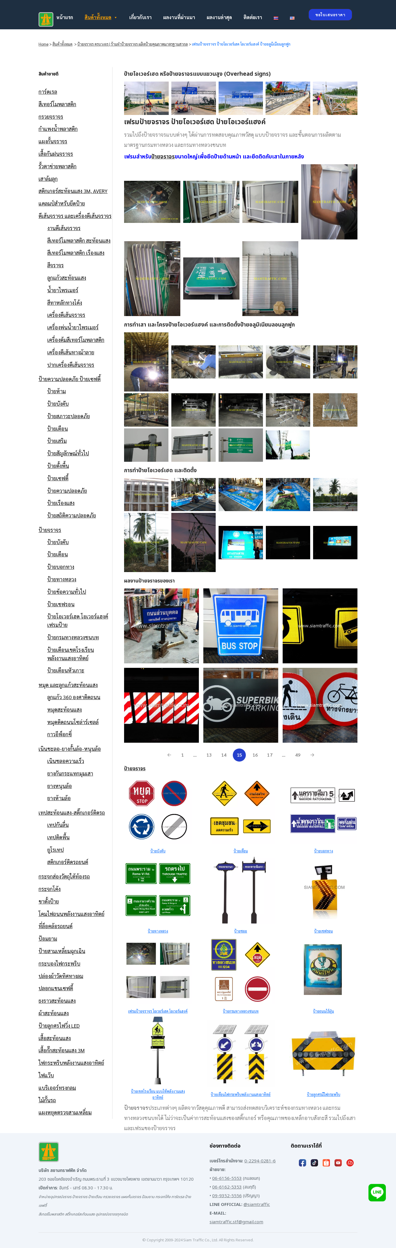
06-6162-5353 (227, 1187)
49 (298, 755)
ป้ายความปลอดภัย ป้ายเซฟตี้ (70, 379)
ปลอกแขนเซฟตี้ (56, 988)
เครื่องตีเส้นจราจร (66, 314)
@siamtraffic (257, 1204)
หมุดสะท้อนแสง (64, 709)
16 (255, 755)
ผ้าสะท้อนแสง (54, 1013)
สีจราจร (55, 265)
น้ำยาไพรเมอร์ (62, 290)
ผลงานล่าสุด (219, 17)
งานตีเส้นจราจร (64, 228)
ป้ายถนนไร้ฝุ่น (323, 1011)
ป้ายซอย (240, 930)
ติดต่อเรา (253, 17)
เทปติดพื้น (58, 837)
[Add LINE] (377, 1192)
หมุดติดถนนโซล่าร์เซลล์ (73, 722)
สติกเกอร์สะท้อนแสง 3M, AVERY (73, 190)
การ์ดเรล (48, 91)
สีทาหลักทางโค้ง (64, 302)
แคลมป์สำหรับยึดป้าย (62, 203)
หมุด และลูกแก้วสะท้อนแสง (68, 684)
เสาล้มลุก (48, 178)
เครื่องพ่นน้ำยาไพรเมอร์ (73, 327)
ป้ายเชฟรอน (61, 604)
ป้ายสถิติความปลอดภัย (71, 515)
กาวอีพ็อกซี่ (59, 734)
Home (43, 44)
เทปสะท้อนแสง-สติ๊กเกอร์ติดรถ (72, 812)
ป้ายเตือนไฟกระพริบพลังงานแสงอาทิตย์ (240, 1094)
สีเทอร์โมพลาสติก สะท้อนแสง (78, 240)
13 (209, 755)
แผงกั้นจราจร (53, 141)
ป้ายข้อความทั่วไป (66, 591)
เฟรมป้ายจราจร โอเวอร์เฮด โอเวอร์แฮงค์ (158, 1011)
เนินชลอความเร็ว (65, 761)
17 (270, 755)
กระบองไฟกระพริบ (59, 963)
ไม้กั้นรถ (47, 1100)
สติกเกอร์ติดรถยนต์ (67, 862)
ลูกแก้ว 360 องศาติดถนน (73, 697)
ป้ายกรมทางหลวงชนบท (73, 637)
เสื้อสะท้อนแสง (55, 1038)
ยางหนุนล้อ (59, 785)
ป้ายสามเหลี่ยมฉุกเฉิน (62, 951)
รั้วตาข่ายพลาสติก (58, 166)
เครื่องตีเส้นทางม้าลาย (70, 352)
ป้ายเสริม (57, 440)
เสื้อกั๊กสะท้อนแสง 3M (62, 1050)
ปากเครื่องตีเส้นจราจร (70, 364)
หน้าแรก (64, 17)
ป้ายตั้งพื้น (58, 465)
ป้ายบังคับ (58, 403)
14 (224, 755)
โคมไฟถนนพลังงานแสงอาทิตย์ (71, 913)
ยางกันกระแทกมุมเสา (70, 773)
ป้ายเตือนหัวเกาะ (65, 670)
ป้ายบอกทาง (60, 566)
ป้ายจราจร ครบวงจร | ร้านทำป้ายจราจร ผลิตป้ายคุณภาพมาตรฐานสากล (132, 44)
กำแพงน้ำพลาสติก (58, 128)
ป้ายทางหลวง (61, 579)
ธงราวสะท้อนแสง (57, 1000)
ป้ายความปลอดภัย (67, 490)
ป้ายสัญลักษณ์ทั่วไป (68, 453)
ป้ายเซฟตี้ (57, 478)
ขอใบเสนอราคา (330, 14)
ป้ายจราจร (50, 529)
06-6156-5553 (227, 1178)
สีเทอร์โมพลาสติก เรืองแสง (75, 252)
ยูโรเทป (55, 849)
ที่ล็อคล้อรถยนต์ (55, 926)
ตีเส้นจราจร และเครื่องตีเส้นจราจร (75, 215)
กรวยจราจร (51, 116)
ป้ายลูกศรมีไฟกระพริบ (323, 1094)
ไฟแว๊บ (46, 1075)
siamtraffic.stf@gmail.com (236, 1222)
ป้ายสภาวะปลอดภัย (68, 416)
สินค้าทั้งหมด (98, 17)
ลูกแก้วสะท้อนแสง (66, 277)
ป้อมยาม (48, 938)
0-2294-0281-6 (260, 1161)
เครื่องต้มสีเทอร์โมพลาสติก (75, 339)
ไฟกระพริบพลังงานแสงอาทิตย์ (71, 1062)
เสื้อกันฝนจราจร (56, 153)
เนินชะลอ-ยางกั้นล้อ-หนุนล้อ (70, 748)
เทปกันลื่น (58, 824)
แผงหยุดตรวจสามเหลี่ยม (65, 1112)
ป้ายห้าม (56, 391)
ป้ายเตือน (57, 428)
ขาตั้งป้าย (49, 901)
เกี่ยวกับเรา (140, 17)
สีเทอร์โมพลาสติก (57, 104)
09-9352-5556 (227, 1196)
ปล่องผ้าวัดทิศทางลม (61, 976)
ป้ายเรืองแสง (61, 502)
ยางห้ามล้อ (59, 798)
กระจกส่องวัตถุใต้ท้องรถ (64, 876)
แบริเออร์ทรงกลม (57, 1087)
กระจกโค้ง (50, 888)
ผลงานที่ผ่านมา (179, 17)
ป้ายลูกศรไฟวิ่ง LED (59, 1025)
